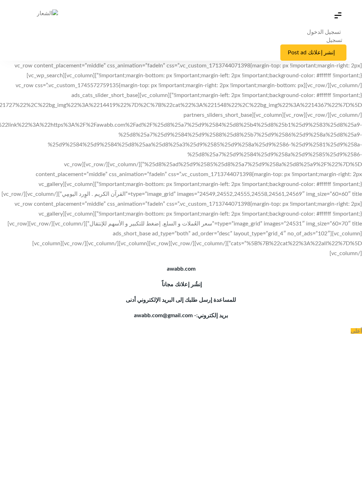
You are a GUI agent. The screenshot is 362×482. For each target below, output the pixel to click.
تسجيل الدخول (324, 32)
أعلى (356, 331)
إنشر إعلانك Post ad (311, 52)
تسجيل (334, 40)
